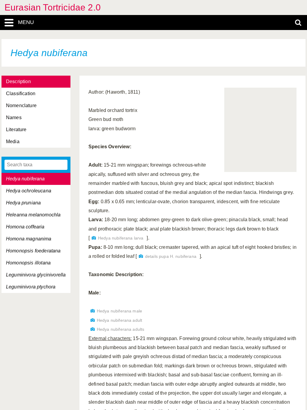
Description (18, 81)
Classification (20, 93)
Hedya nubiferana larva (120, 238)
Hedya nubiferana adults (120, 329)
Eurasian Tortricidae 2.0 (52, 7)
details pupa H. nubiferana (170, 256)
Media (12, 141)
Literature (16, 129)
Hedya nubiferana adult (119, 320)
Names (14, 117)
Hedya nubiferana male (119, 311)
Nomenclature (21, 105)
